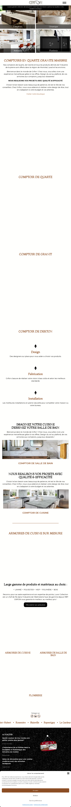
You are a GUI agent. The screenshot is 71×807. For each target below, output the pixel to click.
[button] (68, 773)
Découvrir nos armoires (35, 605)
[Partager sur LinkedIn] (35, 716)
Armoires (17, 50)
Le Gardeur (34, 722)
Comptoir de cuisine (35, 512)
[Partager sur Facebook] (32, 716)
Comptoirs (17, 26)
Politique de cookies (27, 804)
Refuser (35, 795)
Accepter (35, 790)
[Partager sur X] (38, 716)
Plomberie (53, 50)
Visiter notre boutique (35, 94)
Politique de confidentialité (41, 804)
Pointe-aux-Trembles (55, 722)
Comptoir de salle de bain (35, 463)
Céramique (53, 26)
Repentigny (19, 722)
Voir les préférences (35, 800)
